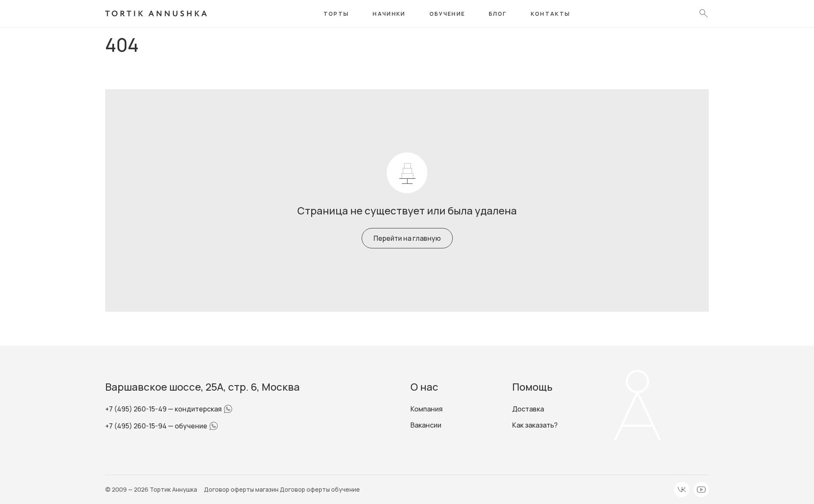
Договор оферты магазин (242, 489)
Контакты (551, 13)
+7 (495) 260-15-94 (136, 426)
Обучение (447, 13)
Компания (426, 409)
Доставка (528, 409)
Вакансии (425, 425)
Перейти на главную (407, 238)
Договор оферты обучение (320, 489)
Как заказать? (535, 425)
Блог (498, 13)
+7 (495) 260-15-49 (136, 409)
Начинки (389, 13)
